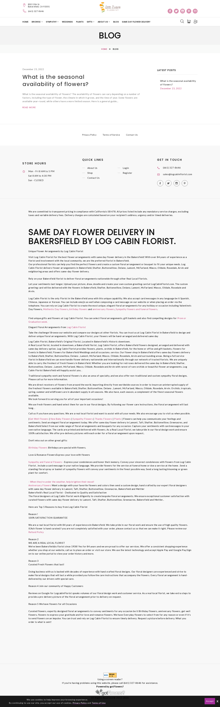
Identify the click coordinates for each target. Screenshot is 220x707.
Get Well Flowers (38, 418)
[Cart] (189, 21)
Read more (29, 107)
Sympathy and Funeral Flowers (45, 462)
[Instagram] (182, 11)
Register (127, 173)
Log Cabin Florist (76, 327)
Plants (80, 21)
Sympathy (51, 21)
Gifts (90, 21)
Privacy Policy (89, 134)
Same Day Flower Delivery (136, 21)
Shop (90, 173)
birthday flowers (78, 309)
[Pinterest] (188, 11)
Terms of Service (111, 134)
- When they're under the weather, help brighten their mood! (61, 481)
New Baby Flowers (60, 418)
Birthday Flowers (38, 447)
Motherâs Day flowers (55, 309)
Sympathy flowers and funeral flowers (136, 309)
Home (25, 21)
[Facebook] (170, 11)
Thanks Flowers (104, 418)
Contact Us (132, 134)
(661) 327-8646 (36, 11)
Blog (116, 21)
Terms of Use (99, 703)
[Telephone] (24, 11)
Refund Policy (36, 532)
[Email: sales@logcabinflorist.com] (195, 11)
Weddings (67, 21)
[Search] (182, 21)
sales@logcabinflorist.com (177, 174)
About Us (103, 21)
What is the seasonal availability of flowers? (55, 80)
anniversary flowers (104, 309)
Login (126, 168)
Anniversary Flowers (39, 485)
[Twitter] (176, 11)
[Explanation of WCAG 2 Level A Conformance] (110, 674)
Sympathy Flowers (82, 418)
